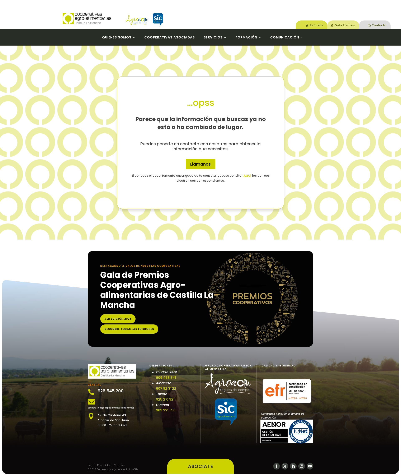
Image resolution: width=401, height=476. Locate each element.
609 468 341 (166, 377)
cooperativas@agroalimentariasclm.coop (111, 407)
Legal (91, 465)
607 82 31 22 (166, 388)
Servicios (213, 38)
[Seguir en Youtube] (310, 466)
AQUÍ (247, 176)
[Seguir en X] (285, 466)
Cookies (119, 465)
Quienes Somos (116, 38)
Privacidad (104, 465)
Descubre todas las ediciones (129, 329)
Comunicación (284, 38)
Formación (246, 38)
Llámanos (200, 164)
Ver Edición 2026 (117, 318)
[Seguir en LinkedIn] (293, 466)
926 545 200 (111, 391)
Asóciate (316, 25)
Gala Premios (344, 25)
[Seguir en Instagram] (301, 466)
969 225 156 (165, 410)
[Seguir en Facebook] (276, 466)
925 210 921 (165, 399)
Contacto (379, 25)
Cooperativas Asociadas (169, 38)
